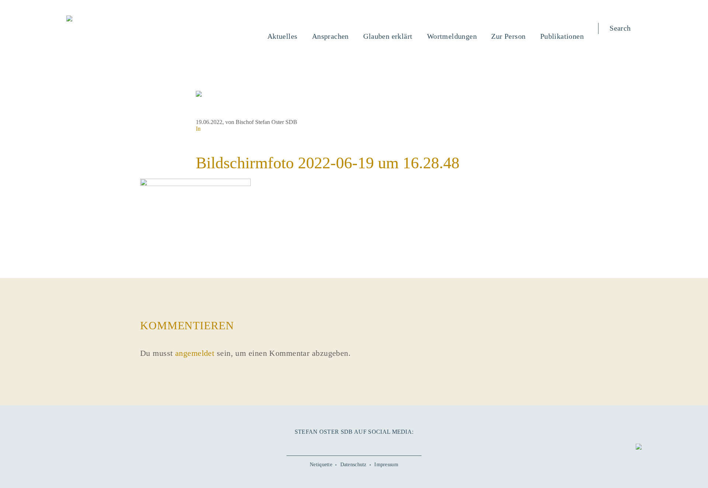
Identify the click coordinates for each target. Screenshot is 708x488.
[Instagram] (354, 444)
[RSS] (387, 444)
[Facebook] (320, 444)
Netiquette (321, 464)
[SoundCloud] (370, 444)
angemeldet (194, 353)
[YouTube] (337, 444)
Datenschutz (353, 464)
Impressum (386, 464)
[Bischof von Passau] (114, 19)
